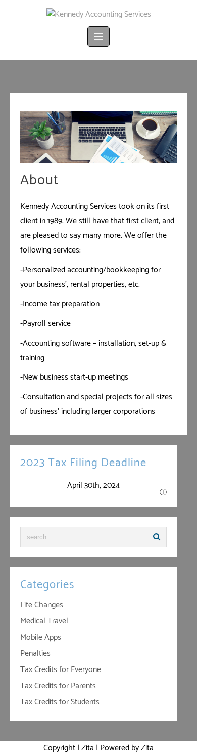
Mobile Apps (40, 637)
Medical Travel (44, 621)
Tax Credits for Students (60, 702)
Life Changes (41, 605)
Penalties (35, 653)
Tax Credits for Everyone (60, 670)
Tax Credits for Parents (58, 686)
